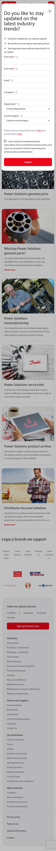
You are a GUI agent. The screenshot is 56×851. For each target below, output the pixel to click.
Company (9, 92)
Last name (9, 68)
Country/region (12, 115)
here (39, 130)
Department (10, 103)
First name (9, 56)
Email (7, 80)
